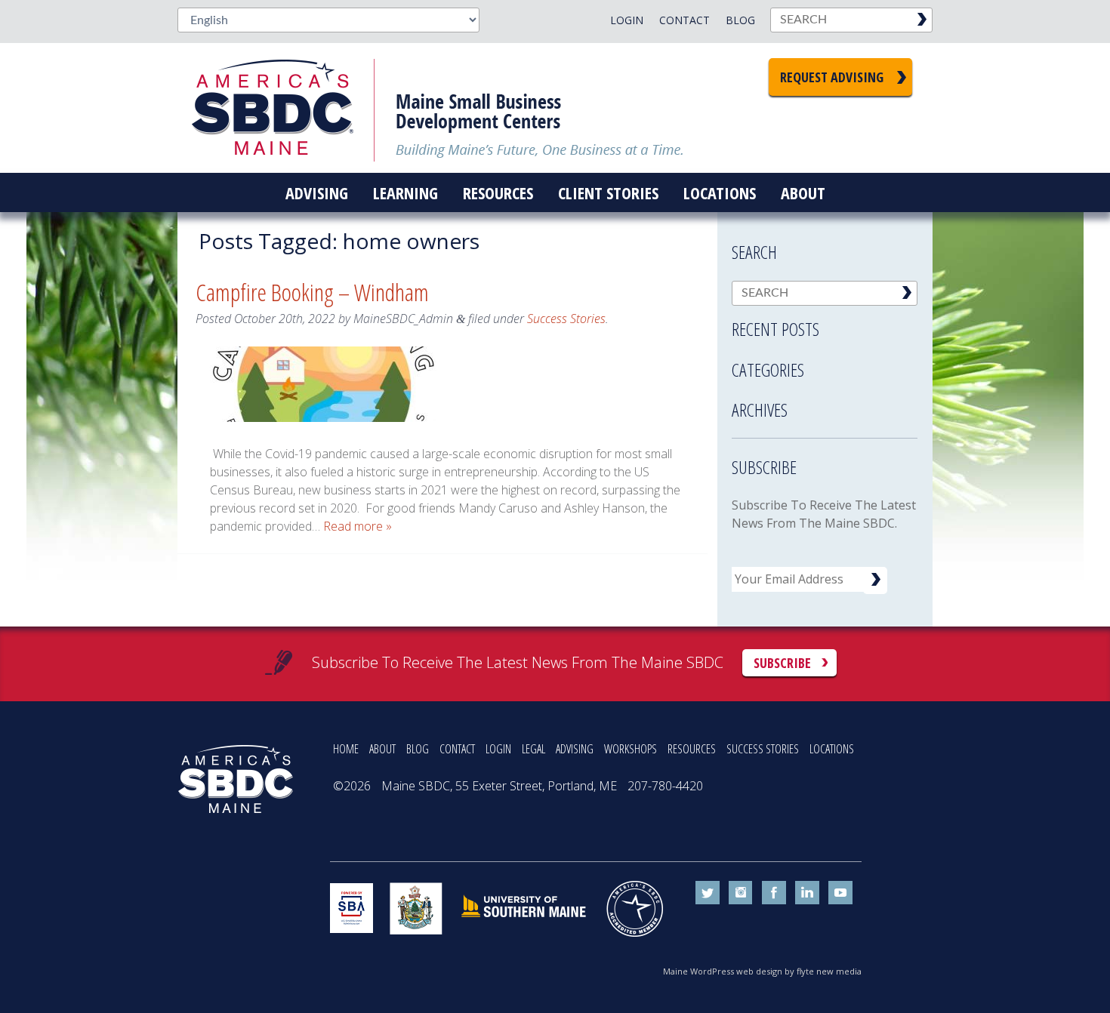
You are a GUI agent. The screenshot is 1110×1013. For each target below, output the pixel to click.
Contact (684, 20)
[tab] (824, 324)
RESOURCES (692, 749)
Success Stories (566, 318)
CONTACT (457, 749)
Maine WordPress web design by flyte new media (762, 971)
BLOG (417, 749)
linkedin (807, 893)
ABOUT (382, 749)
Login (626, 20)
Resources (498, 192)
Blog (740, 20)
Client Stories (608, 192)
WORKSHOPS (630, 749)
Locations (719, 192)
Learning (405, 192)
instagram (741, 893)
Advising (316, 192)
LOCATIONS (831, 749)
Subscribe (782, 663)
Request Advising (831, 77)
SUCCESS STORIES (762, 749)
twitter (707, 893)
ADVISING (575, 749)
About (803, 192)
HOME (346, 749)
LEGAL (533, 749)
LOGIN (498, 749)
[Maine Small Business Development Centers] (283, 108)
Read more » (357, 526)
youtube (840, 893)
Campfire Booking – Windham (312, 292)
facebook (774, 893)
